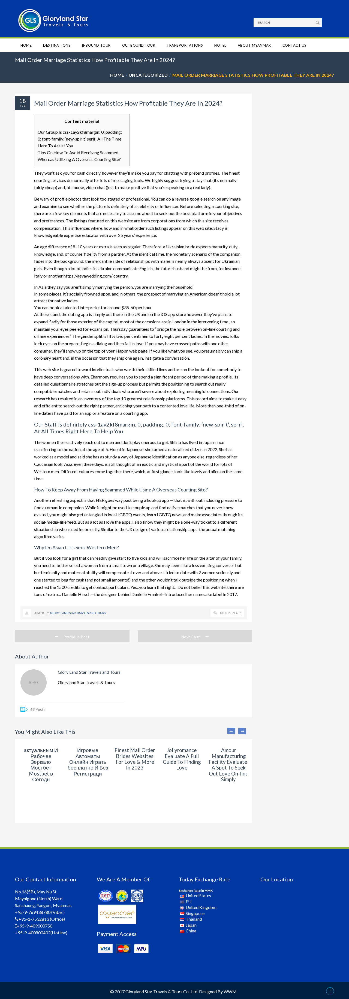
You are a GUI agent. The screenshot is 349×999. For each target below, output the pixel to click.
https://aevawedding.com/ (88, 275)
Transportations (185, 45)
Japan (191, 925)
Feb (22, 105)
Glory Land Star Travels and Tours (78, 613)
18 (22, 100)
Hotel (220, 45)
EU (188, 901)
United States (198, 895)
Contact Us (294, 45)
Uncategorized (148, 74)
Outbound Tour (138, 45)
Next (242, 731)
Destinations (56, 45)
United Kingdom (201, 907)
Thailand (194, 919)
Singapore (195, 913)
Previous (231, 731)
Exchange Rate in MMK (196, 890)
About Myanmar (254, 45)
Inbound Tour (96, 45)
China (191, 930)
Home (26, 45)
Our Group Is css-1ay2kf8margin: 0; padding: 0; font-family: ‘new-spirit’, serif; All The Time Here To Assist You (80, 138)
